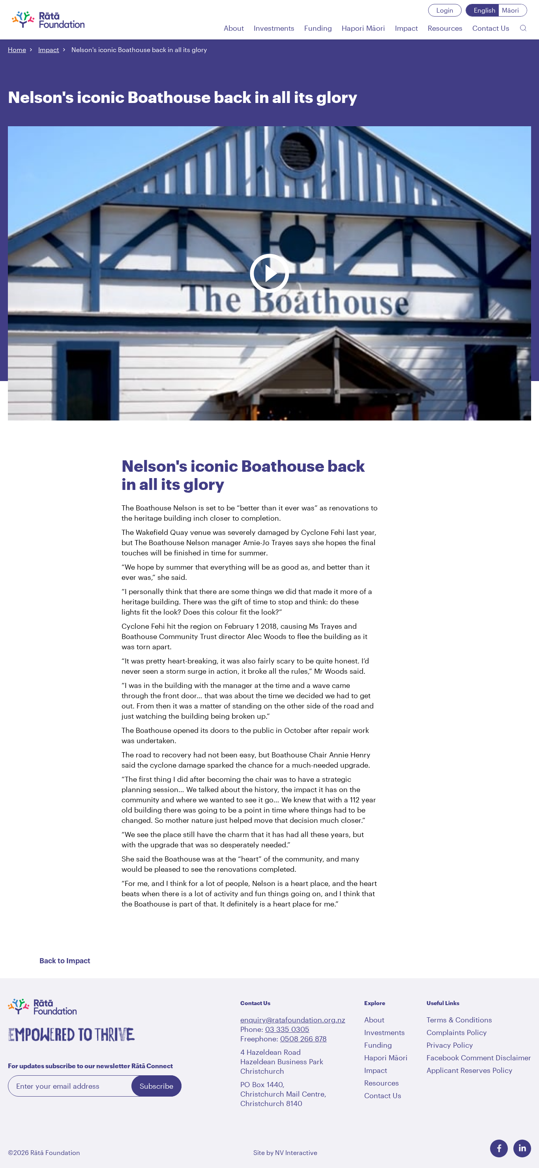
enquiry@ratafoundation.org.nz (292, 1019)
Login (444, 10)
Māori (510, 10)
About (374, 1019)
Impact (48, 49)
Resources (381, 1082)
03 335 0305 (287, 1029)
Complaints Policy (457, 1032)
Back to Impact (64, 960)
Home (17, 49)
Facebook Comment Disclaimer (479, 1057)
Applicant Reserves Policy (470, 1070)
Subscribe (156, 1086)
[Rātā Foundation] (48, 19)
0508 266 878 (303, 1038)
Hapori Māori (386, 1057)
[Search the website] (523, 28)
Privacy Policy (450, 1045)
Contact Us (382, 1095)
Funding (378, 1045)
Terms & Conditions (459, 1019)
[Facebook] (499, 1148)
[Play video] (269, 234)
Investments (384, 1032)
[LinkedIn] (522, 1148)
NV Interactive (296, 1152)
